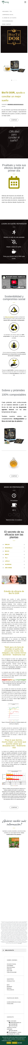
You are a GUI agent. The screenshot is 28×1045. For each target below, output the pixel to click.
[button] (25, 11)
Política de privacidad (11, 972)
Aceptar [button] (8, 1042)
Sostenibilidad (10, 965)
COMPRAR (14, 120)
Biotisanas (9, 988)
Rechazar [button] (14, 1042)
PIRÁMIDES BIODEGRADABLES (15, 104)
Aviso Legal (9, 970)
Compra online (10, 1003)
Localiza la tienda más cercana (14, 1002)
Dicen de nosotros (11, 967)
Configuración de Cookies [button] (19, 1040)
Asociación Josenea (11, 964)
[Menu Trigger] (25, 2)
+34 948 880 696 (13, 1024)
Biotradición (9, 986)
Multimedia (9, 968)
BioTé (8, 984)
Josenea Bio (6, 2)
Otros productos (10, 989)
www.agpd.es (20, 943)
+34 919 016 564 (13, 1025)
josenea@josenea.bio (11, 941)
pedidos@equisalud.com (15, 1022)
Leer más (20, 1042)
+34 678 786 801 (13, 1030)
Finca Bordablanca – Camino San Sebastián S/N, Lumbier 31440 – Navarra (14, 1034)
